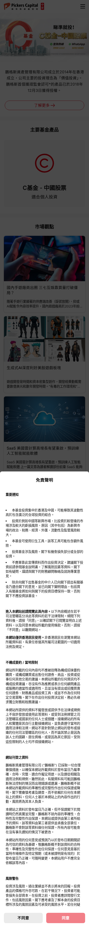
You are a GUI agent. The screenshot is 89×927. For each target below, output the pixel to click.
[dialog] (44, 699)
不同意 (23, 918)
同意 (66, 918)
